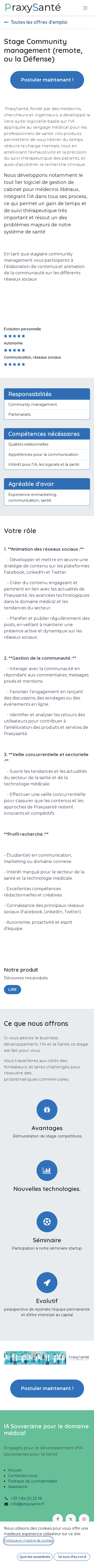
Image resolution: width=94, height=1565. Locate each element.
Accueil (14, 1470)
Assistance (17, 1486)
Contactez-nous (22, 1475)
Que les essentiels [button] (34, 1557)
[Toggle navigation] (85, 8)
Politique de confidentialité (32, 1481)
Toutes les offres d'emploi (39, 22)
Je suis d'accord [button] (72, 1557)
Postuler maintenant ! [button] (47, 80)
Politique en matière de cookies (28, 1540)
